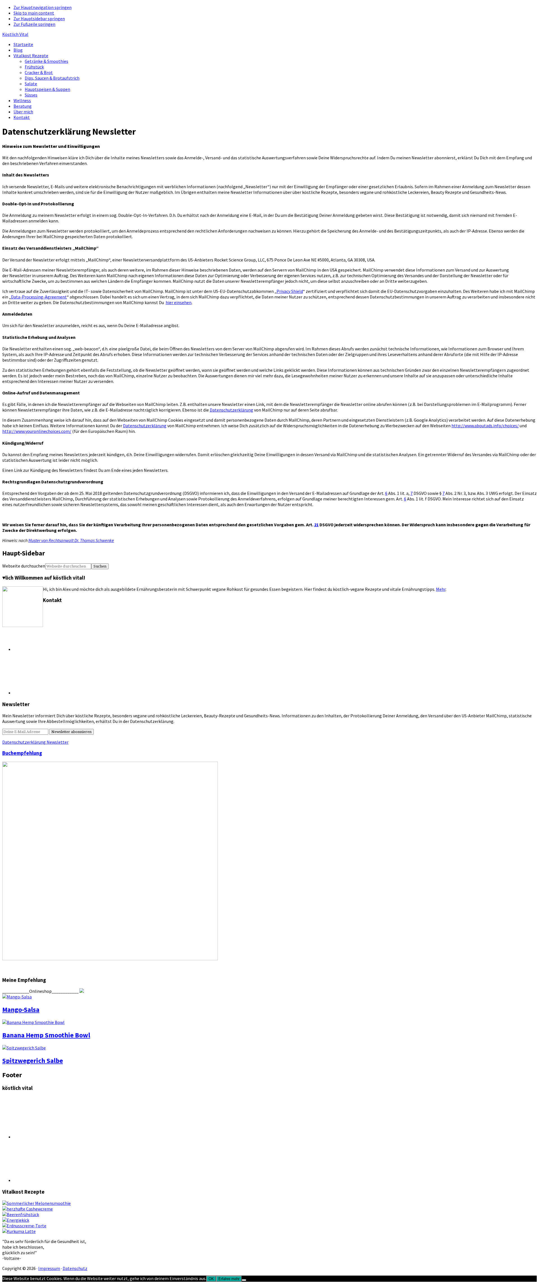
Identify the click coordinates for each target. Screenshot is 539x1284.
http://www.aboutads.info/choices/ (485, 425)
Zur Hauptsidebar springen (39, 18)
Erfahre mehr (228, 1279)
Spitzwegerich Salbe (32, 1060)
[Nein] (244, 1280)
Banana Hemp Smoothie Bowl (46, 1035)
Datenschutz (75, 1268)
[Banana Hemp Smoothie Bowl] (33, 1022)
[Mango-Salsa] (17, 997)
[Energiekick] (15, 1220)
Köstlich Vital (15, 34)
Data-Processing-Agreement (39, 297)
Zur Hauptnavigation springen (42, 7)
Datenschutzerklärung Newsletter (35, 742)
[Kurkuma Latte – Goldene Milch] (19, 1231)
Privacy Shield (290, 291)
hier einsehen (178, 302)
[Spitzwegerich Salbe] (24, 1048)
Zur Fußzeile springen (34, 24)
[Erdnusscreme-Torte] (24, 1225)
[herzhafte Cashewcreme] (27, 1209)
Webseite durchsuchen (23, 566)
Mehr (441, 589)
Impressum (49, 1268)
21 (316, 524)
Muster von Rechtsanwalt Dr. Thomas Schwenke (71, 540)
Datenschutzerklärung (231, 410)
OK (211, 1279)
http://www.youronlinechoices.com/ (36, 431)
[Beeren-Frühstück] (20, 1214)
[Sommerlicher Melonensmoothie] (36, 1203)
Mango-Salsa (20, 1009)
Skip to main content (33, 13)
